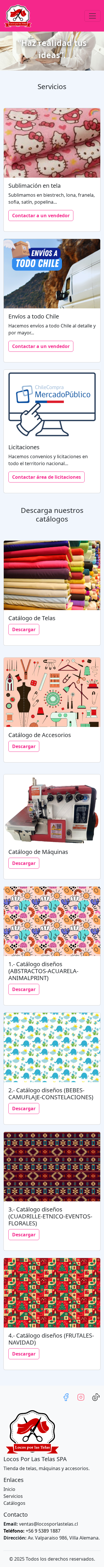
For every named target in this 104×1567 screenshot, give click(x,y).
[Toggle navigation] (92, 16)
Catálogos (14, 1503)
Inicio (9, 1489)
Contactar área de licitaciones (46, 477)
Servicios (13, 1496)
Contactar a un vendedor (41, 215)
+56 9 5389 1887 (31, 1531)
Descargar (24, 629)
